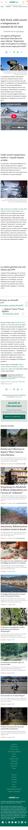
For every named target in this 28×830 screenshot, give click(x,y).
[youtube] (16, 822)
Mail (14, 784)
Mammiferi (22, 382)
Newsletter (14, 747)
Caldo (2, 384)
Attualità (14, 744)
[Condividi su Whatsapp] (18, 52)
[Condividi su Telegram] (21, 52)
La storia (14, 782)
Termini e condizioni (14, 791)
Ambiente (3, 464)
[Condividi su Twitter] (10, 52)
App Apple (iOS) (14, 749)
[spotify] (12, 822)
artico (6, 384)
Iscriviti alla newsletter (13, 417)
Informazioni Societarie (14, 789)
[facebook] (3, 822)
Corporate (14, 761)
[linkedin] (22, 822)
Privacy (14, 787)
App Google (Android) (14, 751)
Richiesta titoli (14, 759)
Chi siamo (14, 779)
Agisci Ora (14, 766)
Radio (14, 754)
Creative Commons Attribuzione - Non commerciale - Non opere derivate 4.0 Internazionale (13, 377)
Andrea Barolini (19, 31)
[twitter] (6, 822)
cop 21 (10, 384)
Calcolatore (14, 763)
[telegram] (25, 822)
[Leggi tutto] (26, 425)
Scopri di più (18, 397)
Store (7, 2)
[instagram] (19, 822)
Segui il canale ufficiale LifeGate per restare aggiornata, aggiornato (12, 367)
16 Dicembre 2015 (11, 314)
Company (14, 775)
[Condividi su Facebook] (6, 52)
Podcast (14, 756)
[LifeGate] (14, 2)
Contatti (14, 777)
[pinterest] (9, 822)
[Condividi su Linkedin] (14, 52)
